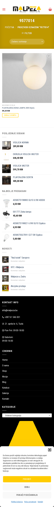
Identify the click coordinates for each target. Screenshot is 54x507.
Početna (9, 27)
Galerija (5, 393)
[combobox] (27, 415)
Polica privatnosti (30, 502)
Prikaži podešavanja (27, 495)
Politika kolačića (17, 502)
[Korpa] (50, 9)
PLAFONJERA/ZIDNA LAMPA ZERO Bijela (18, 108)
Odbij (27, 487)
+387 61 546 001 (12, 317)
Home (5, 359)
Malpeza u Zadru (18, 276)
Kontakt (40, 502)
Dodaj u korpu (10, 115)
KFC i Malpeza (17, 267)
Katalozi (5, 387)
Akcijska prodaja (18, 286)
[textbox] (26, 415)
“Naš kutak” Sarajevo (20, 257)
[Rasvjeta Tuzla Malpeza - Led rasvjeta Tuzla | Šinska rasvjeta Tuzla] (27, 9)
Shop (4, 371)
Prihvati (27, 479)
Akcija (5, 376)
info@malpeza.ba (9, 310)
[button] (49, 449)
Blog (4, 382)
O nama (5, 365)
